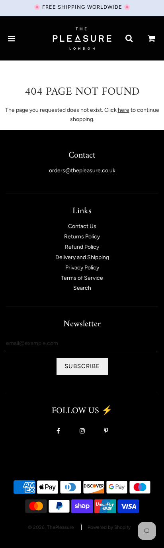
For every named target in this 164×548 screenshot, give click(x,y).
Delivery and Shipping (82, 257)
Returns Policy (82, 236)
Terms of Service (82, 278)
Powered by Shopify (109, 527)
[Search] (129, 38)
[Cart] (152, 38)
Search (82, 288)
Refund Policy (82, 247)
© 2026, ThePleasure (51, 527)
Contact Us (82, 226)
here (123, 110)
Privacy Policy (82, 267)
